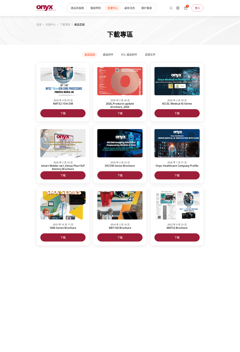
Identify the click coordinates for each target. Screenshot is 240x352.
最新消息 (129, 8)
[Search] (170, 8)
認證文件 (150, 54)
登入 (197, 8)
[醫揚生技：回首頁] (46, 8)
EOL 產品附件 (129, 54)
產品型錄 (90, 54)
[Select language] (178, 8)
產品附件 (108, 54)
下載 (63, 113)
